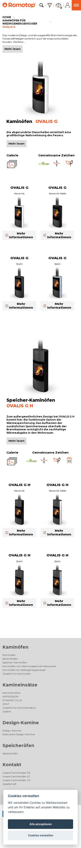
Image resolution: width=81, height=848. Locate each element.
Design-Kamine (20, 722)
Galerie (6, 711)
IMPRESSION (10, 696)
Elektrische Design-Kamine (18, 734)
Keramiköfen (10, 658)
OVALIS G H (19, 485)
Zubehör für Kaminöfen (16, 673)
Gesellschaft (9, 783)
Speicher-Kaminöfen (14, 662)
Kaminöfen (15, 647)
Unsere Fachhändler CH (16, 780)
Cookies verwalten (40, 835)
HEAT (5, 704)
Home (6, 17)
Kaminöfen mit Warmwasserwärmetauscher (29, 666)
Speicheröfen (18, 745)
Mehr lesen (17, 143)
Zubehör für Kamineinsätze (19, 707)
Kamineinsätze (19, 684)
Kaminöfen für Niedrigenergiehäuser (19, 22)
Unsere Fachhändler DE (16, 772)
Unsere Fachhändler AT (16, 776)
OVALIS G (8, 26)
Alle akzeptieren (40, 824)
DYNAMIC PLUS (12, 700)
